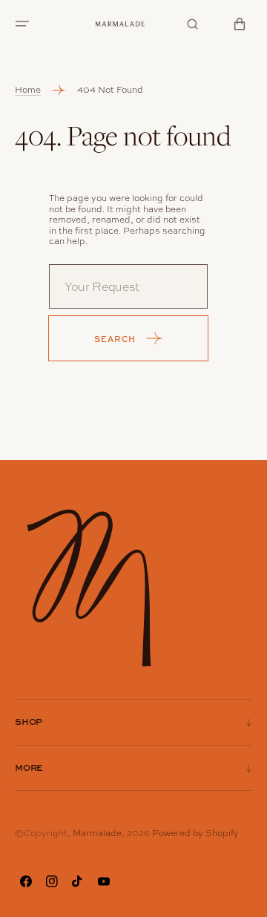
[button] (22, 23)
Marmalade (97, 833)
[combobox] (128, 286)
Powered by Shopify (195, 833)
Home (28, 90)
